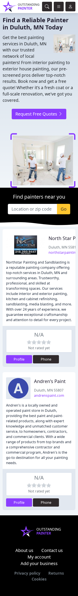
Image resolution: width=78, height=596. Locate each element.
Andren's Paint (50, 381)
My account (39, 557)
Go (64, 209)
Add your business (39, 563)
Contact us (52, 550)
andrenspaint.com (49, 395)
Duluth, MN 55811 (63, 247)
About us (24, 550)
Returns (56, 573)
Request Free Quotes (36, 114)
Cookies (39, 579)
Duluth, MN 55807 (48, 390)
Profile (19, 359)
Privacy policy (27, 573)
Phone (46, 359)
